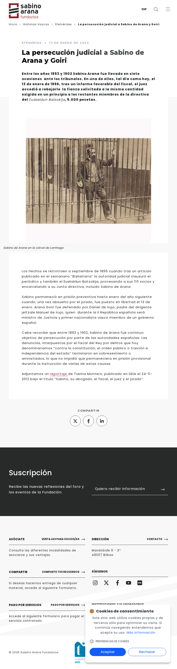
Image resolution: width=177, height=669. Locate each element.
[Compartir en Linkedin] (101, 421)
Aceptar (108, 651)
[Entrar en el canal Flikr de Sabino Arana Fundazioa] (139, 583)
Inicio (13, 24)
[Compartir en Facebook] (88, 421)
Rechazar (147, 651)
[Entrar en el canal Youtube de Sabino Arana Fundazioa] (128, 583)
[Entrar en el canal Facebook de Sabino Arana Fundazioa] (117, 583)
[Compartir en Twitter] (75, 421)
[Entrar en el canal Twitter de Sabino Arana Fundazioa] (106, 583)
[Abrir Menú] (168, 9)
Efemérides (63, 24)
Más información (141, 632)
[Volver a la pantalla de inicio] (22, 10)
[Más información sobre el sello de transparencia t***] (83, 652)
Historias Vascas (36, 24)
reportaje (59, 373)
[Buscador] (156, 9)
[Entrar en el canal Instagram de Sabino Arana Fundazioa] (95, 583)
